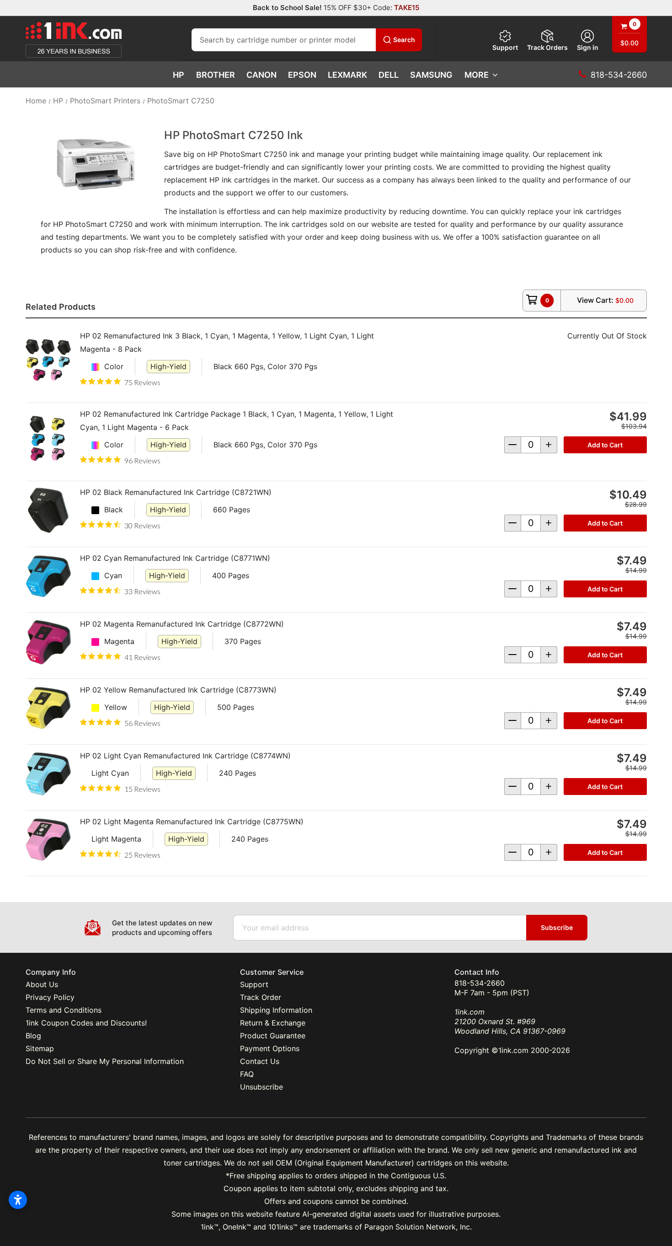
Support (505, 47)
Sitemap (40, 1048)
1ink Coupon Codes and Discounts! (86, 1022)
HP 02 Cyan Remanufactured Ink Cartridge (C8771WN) (175, 558)
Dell (389, 75)
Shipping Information (276, 1010)
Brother (215, 75)
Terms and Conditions (63, 1010)
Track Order (260, 997)
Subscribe (557, 927)
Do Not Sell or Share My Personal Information (105, 1061)
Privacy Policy (50, 997)
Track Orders (547, 47)
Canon (261, 75)
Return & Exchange (272, 1022)
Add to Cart (605, 445)
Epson (302, 75)
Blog (33, 1035)
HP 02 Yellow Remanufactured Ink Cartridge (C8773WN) (178, 689)
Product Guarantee (272, 1035)
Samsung (431, 75)
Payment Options (269, 1048)
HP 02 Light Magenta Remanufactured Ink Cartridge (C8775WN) (192, 821)
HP (178, 75)
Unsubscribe (261, 1086)
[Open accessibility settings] (18, 1200)
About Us (42, 984)
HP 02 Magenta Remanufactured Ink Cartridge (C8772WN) (182, 623)
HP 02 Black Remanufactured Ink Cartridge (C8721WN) (176, 492)
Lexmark (347, 75)
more (476, 75)
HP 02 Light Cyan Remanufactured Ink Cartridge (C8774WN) (185, 755)
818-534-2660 (479, 983)
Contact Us (259, 1061)
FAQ (247, 1074)
